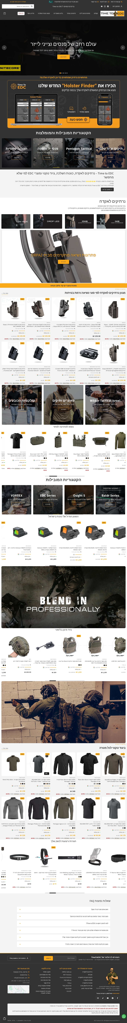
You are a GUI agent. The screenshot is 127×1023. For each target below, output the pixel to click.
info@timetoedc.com (20, 978)
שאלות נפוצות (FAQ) (44, 986)
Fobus (69, 983)
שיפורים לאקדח (87, 983)
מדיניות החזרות (45, 977)
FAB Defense (67, 980)
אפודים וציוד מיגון (86, 988)
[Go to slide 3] (63, 73)
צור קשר (94, 2)
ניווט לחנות (103, 2)
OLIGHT (69, 991)
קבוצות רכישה (115, 2)
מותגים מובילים (85, 13)
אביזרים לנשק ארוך (86, 986)
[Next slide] (122, 47)
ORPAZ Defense (66, 972)
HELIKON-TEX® (67, 986)
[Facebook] (108, 6)
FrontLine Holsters (65, 977)
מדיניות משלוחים (45, 975)
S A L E (21, 13)
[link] (113, 331)
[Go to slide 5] (66, 73)
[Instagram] (105, 6)
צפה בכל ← (5, 293)
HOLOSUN (68, 988)
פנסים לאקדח (88, 980)
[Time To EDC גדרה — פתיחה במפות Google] (19, 989)
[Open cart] (4, 1018)
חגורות (90, 975)
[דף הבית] (112, 13)
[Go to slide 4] (65, 73)
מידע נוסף (30, 13)
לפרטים (64, 60)
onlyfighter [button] (75, 469)
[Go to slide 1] (60, 73)
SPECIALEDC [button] (40, 887)
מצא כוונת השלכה (44, 13)
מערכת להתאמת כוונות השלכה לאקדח (43, 992)
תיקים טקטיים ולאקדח (85, 977)
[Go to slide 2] (61, 73)
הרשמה (48, 958)
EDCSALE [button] (117, 468)
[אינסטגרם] (113, 998)
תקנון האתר (46, 972)
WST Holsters (67, 975)
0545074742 (23, 975)
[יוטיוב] (108, 998)
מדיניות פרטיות (45, 980)
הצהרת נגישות (45, 988)
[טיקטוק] (103, 998)
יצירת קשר (47, 983)
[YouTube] (102, 6)
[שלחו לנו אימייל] (98, 998)
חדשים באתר (71, 13)
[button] (5, 13)
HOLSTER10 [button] (116, 339)
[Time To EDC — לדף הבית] (108, 975)
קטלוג (96, 13)
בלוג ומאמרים (58, 13)
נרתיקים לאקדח (87, 972)
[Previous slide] (4, 47)
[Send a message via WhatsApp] (124, 1016)
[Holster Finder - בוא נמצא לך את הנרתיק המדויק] (64, 104)
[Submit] (31, 6)
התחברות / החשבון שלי (17, 958)
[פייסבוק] (117, 998)
